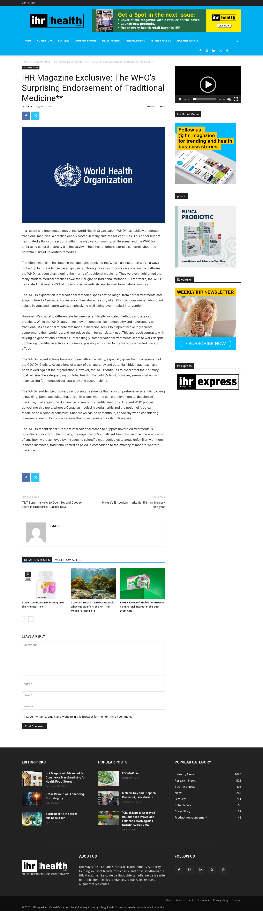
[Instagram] (207, 50)
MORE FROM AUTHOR (69, 560)
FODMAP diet (131, 773)
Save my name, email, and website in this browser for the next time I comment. (79, 716)
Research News (135, 40)
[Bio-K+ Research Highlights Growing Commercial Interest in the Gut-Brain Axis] (142, 583)
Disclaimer (203, 900)
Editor (28, 106)
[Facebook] (200, 50)
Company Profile (85, 40)
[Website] (227, 50)
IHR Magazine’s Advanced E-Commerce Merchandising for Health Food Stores (66, 777)
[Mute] (229, 99)
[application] (208, 84)
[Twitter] (220, 50)
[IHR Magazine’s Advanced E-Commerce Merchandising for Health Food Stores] (32, 778)
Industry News (111, 40)
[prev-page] (24, 619)
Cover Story (44, 40)
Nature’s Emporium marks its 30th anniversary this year (133, 505)
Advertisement (184, 900)
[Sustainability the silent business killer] (32, 819)
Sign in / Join (28, 2)
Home (28, 40)
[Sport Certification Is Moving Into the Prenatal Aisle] (44, 583)
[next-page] (30, 619)
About (168, 900)
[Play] (180, 99)
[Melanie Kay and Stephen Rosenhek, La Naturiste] (108, 798)
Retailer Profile (161, 40)
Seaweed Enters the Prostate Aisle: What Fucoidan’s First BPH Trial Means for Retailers (93, 606)
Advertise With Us (187, 40)
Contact (236, 900)
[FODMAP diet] (108, 778)
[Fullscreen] (236, 99)
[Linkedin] (214, 50)
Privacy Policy (220, 900)
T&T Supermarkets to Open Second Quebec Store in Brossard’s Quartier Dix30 (52, 505)
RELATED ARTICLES (37, 560)
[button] (236, 41)
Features (63, 40)
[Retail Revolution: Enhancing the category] (32, 799)
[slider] (204, 99)
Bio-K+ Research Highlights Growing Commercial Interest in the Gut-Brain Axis (142, 606)
